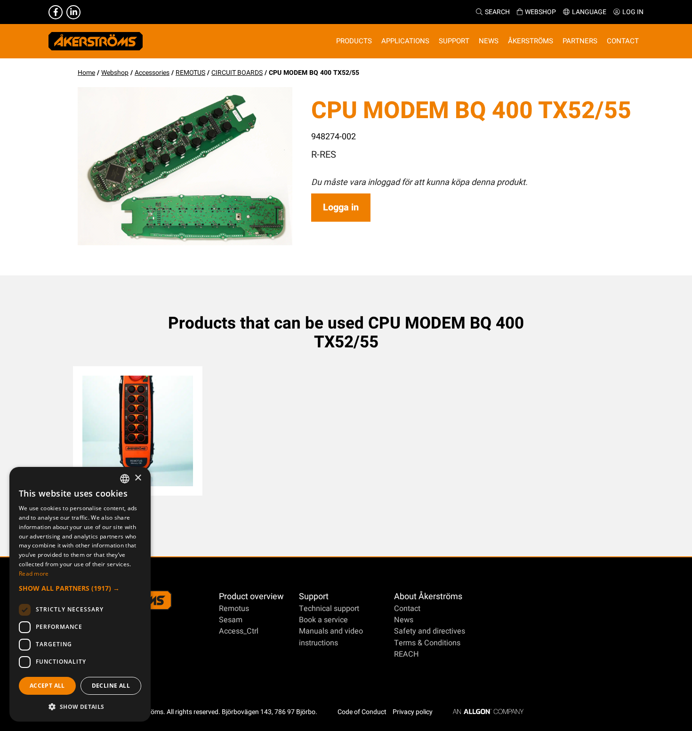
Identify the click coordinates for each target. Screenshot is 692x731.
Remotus (234, 608)
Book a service (323, 620)
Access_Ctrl (238, 631)
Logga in (341, 207)
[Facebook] (55, 12)
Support (314, 596)
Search (497, 12)
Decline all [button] (111, 686)
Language (589, 12)
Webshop (540, 12)
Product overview (251, 596)
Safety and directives (429, 631)
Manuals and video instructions (331, 637)
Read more (34, 574)
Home (86, 73)
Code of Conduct (362, 712)
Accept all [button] (47, 686)
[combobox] (124, 478)
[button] (80, 588)
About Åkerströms (428, 596)
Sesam (230, 620)
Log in (633, 12)
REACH (406, 654)
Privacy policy (413, 712)
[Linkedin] (73, 12)
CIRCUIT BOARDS (237, 73)
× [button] (137, 478)
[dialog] (80, 594)
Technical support (329, 608)
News (403, 620)
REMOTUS (190, 73)
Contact (407, 608)
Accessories (152, 73)
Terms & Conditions (427, 643)
